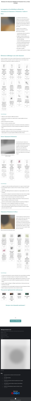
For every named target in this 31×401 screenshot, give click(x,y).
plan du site (2, 370)
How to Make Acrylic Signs (7, 377)
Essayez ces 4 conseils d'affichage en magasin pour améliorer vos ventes (13, 386)
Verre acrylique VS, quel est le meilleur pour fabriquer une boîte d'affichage (13, 383)
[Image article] (2, 375)
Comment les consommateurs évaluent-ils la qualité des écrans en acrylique (13, 380)
